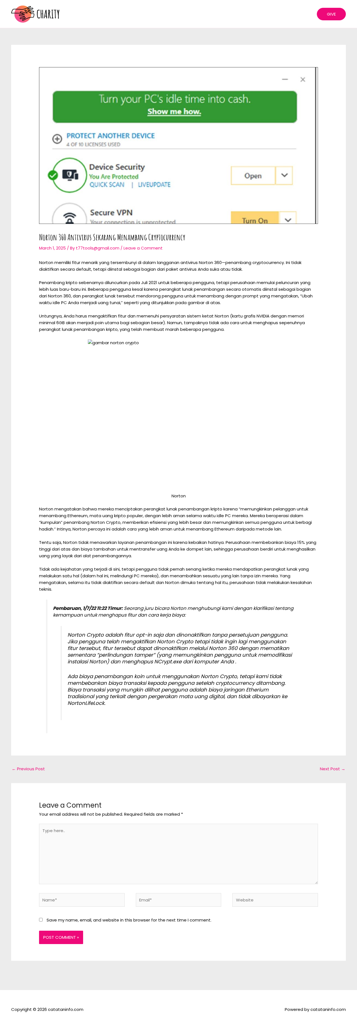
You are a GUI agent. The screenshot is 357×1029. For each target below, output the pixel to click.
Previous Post (28, 769)
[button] (331, 14)
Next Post (332, 769)
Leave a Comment (143, 248)
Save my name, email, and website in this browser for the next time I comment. (129, 920)
